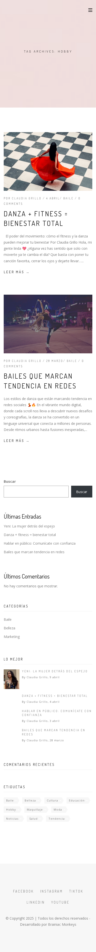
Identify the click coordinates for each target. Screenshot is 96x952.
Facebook (23, 891)
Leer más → (17, 272)
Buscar (10, 481)
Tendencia (56, 818)
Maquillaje (35, 809)
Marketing (12, 636)
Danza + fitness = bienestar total (30, 534)
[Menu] (90, 9)
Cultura (52, 800)
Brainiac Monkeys (62, 924)
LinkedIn (36, 902)
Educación (77, 800)
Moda (58, 809)
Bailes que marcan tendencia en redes (34, 552)
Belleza (9, 628)
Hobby (11, 809)
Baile (68, 198)
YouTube (60, 902)
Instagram (51, 891)
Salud (33, 818)
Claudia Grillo (27, 198)
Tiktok (76, 891)
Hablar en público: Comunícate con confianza (40, 543)
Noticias (12, 818)
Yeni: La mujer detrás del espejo (29, 526)
